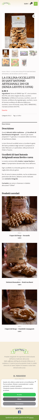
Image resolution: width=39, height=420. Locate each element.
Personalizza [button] (19, 403)
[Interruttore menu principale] (36, 4)
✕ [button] (35, 382)
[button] (34, 16)
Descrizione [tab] (6, 124)
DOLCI (8, 71)
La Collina (18, 115)
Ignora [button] (31, 417)
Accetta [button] (19, 394)
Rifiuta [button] (19, 399)
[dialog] (19, 393)
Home (3, 71)
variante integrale (11, 179)
